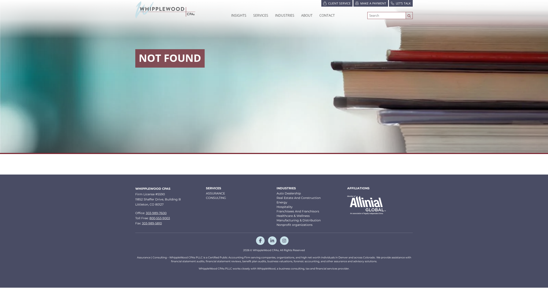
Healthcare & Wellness (293, 216)
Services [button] (260, 15)
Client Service (339, 3)
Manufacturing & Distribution (299, 220)
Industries (286, 188)
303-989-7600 (156, 213)
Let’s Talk (403, 3)
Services (213, 188)
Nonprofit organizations (295, 225)
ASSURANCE (215, 193)
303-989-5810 (152, 223)
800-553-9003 (159, 218)
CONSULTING (216, 198)
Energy (282, 202)
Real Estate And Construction (299, 198)
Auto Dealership (289, 193)
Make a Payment (373, 3)
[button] (284, 15)
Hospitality (285, 207)
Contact (327, 15)
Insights (238, 15)
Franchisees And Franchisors (298, 211)
